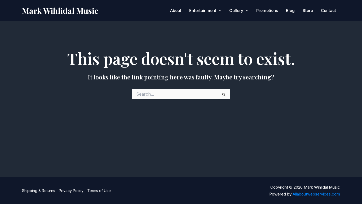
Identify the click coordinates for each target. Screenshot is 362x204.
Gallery (236, 10)
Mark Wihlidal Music (60, 10)
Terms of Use (99, 190)
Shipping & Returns (38, 190)
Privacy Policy (71, 190)
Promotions (267, 10)
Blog (290, 10)
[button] (218, 10)
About (175, 10)
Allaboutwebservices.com (316, 194)
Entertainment (202, 10)
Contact (328, 10)
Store (308, 10)
